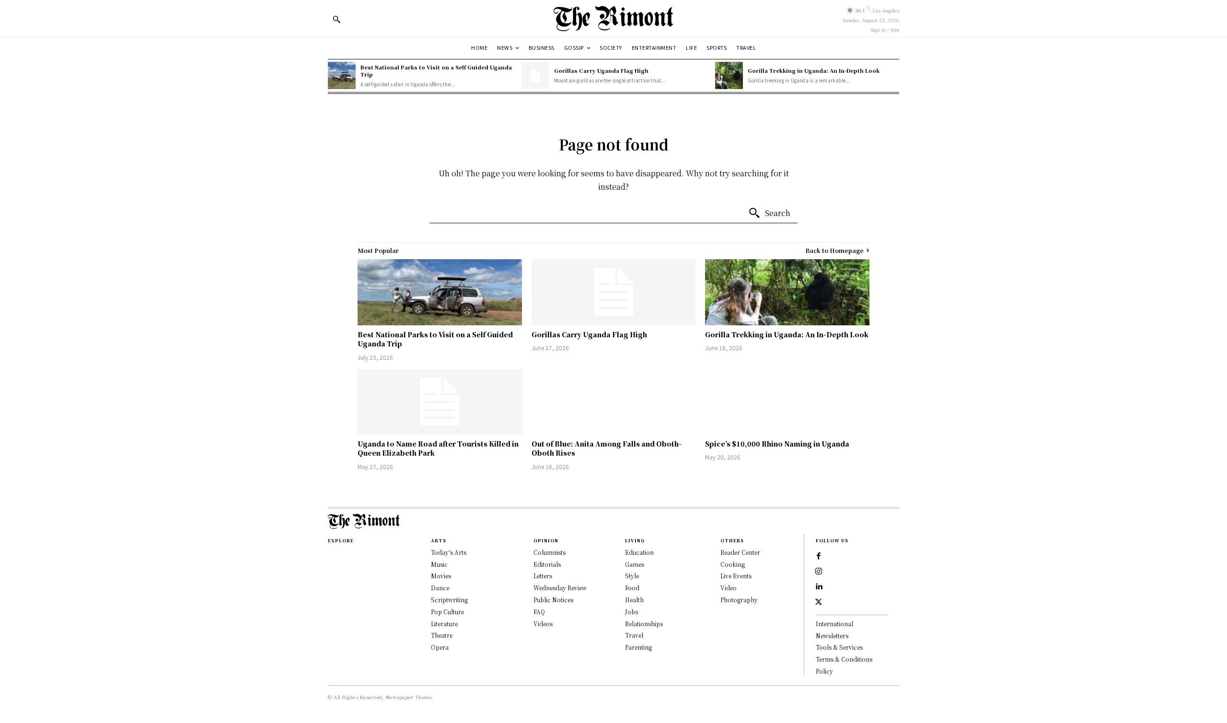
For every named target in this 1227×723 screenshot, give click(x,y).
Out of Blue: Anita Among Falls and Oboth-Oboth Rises (607, 448)
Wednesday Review (560, 588)
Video (728, 588)
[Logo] (613, 18)
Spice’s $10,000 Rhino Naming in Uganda (777, 443)
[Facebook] (818, 556)
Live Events (736, 576)
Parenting (638, 647)
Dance (440, 588)
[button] (336, 19)
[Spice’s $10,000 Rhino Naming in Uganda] (787, 402)
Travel (634, 635)
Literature (444, 624)
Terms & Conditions (844, 659)
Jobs (631, 612)
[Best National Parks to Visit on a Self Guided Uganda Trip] (342, 76)
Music (439, 564)
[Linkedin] (818, 587)
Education (639, 552)
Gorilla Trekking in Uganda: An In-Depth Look (814, 70)
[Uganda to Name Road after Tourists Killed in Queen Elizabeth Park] (440, 402)
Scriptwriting (449, 600)
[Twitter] (818, 602)
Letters (542, 576)
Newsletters (832, 635)
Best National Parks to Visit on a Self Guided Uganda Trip (436, 70)
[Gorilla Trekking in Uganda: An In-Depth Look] (729, 76)
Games (634, 564)
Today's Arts (448, 552)
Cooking (732, 564)
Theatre (441, 635)
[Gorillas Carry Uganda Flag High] (535, 76)
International (834, 624)
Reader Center (740, 552)
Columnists (549, 552)
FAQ (539, 612)
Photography (739, 600)
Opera (440, 647)
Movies (441, 576)
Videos (543, 624)
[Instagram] (818, 571)
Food (632, 588)
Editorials (547, 564)
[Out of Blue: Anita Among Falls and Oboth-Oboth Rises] (614, 402)
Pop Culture (447, 612)
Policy (824, 671)
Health (634, 600)
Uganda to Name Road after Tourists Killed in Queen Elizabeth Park (438, 448)
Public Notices (553, 600)
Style (632, 576)
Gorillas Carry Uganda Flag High (601, 70)
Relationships (644, 624)
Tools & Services (839, 647)
